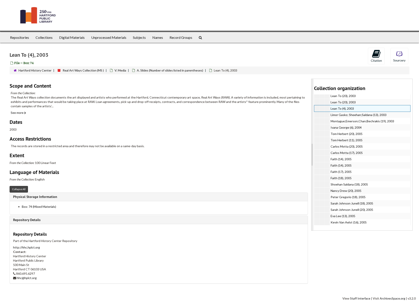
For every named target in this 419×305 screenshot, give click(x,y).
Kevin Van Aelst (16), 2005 (349, 222)
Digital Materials (72, 37)
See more (17, 112)
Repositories (19, 37)
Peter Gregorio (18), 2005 (348, 197)
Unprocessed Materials (108, 37)
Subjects (139, 37)
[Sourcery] (399, 56)
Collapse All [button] (19, 189)
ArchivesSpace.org (392, 298)
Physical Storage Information (35, 196)
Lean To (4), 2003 (342, 108)
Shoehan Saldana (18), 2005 (349, 184)
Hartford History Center (35, 70)
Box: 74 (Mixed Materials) (39, 206)
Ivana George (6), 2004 (346, 127)
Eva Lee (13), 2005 (343, 216)
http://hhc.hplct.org (26, 247)
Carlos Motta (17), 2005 (347, 153)
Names (157, 37)
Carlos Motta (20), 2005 (347, 146)
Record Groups (181, 37)
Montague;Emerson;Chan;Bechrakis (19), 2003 (362, 121)
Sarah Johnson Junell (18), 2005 (352, 203)
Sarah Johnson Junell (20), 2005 (352, 209)
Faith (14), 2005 (341, 159)
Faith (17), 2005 (341, 172)
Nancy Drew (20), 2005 (346, 191)
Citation (376, 60)
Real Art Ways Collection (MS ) (83, 70)
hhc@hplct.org (27, 278)
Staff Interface (360, 298)
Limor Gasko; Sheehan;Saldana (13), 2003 (358, 115)
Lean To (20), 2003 (343, 96)
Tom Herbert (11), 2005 (346, 140)
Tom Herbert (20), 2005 (346, 134)
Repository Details (27, 220)
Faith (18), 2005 (341, 178)
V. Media (120, 70)
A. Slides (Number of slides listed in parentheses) (170, 70)
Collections (44, 37)
